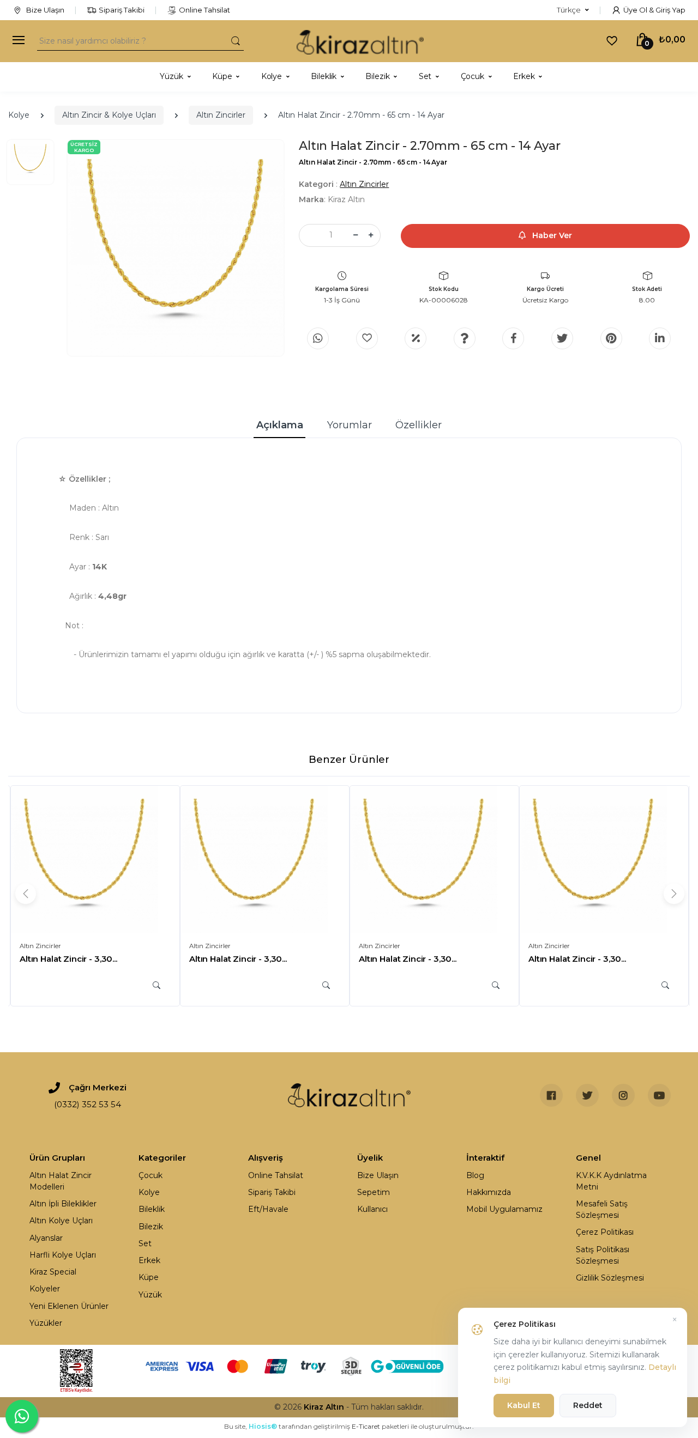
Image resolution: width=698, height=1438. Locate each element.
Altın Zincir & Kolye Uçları (109, 115)
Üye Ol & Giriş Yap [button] (654, 9)
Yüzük (150, 1295)
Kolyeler (44, 1289)
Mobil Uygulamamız (504, 1209)
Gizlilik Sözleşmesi (610, 1278)
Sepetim (373, 1192)
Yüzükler (45, 1323)
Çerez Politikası (605, 1232)
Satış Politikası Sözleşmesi (602, 1255)
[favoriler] (612, 40)
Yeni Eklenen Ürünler (69, 1306)
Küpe (149, 1277)
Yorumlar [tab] (349, 425)
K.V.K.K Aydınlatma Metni (611, 1181)
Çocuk (151, 1175)
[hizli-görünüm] (156, 985)
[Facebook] (513, 338)
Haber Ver (551, 235)
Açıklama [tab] (279, 425)
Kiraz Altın (324, 1407)
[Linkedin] (660, 338)
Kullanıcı (372, 1209)
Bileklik (152, 1209)
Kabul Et (523, 1405)
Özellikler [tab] (418, 425)
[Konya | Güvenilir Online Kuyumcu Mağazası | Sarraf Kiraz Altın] (349, 1095)
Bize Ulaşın (44, 9)
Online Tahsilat (204, 9)
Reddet (588, 1405)
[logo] (360, 41)
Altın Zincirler (220, 115)
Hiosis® (263, 1426)
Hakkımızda (488, 1192)
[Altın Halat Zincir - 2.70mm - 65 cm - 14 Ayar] (176, 248)
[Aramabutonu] (235, 40)
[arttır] (370, 235)
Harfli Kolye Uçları (62, 1255)
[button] (573, 10)
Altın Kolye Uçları (61, 1220)
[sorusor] (465, 338)
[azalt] (355, 235)
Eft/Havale (268, 1209)
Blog (475, 1175)
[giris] (367, 338)
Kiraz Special (52, 1272)
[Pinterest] (611, 338)
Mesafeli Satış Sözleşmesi (602, 1209)
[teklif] (415, 338)
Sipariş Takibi (122, 9)
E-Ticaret (366, 1426)
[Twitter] (562, 338)
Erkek (149, 1260)
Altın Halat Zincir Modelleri (60, 1181)
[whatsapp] (318, 338)
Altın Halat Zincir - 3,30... (68, 959)
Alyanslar (46, 1238)
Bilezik (151, 1226)
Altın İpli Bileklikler (63, 1204)
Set (145, 1243)
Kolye (18, 115)
